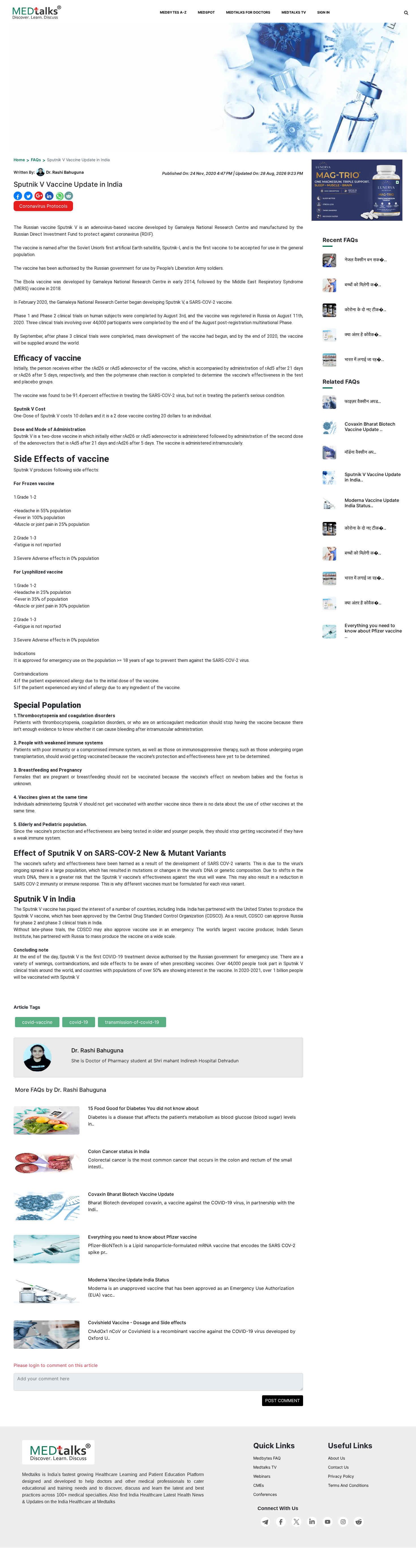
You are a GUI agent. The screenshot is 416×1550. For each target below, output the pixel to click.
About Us (336, 1458)
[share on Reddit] (69, 196)
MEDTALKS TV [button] (294, 12)
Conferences (265, 1494)
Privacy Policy (341, 1476)
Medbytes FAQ (267, 1458)
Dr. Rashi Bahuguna (65, 172)
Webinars (261, 1476)
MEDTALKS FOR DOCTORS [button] (248, 12)
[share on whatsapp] (59, 196)
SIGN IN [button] (323, 12)
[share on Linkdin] (48, 196)
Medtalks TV (264, 1467)
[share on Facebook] (18, 196)
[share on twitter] (28, 196)
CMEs (258, 1485)
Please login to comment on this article (56, 1365)
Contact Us (338, 1467)
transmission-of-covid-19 (132, 1022)
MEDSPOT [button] (206, 12)
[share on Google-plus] (38, 196)
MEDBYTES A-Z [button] (173, 12)
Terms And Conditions (348, 1485)
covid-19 (78, 1022)
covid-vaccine (37, 1022)
